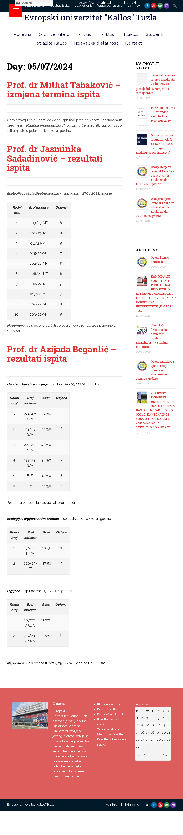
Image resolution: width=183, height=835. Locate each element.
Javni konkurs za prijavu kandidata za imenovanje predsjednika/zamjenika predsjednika (155, 84)
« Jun (141, 755)
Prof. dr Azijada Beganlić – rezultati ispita (61, 353)
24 (147, 739)
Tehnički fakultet (108, 729)
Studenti (155, 34)
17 (147, 732)
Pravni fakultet (107, 709)
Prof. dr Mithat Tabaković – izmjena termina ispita (64, 89)
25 (152, 739)
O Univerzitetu (54, 34)
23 (142, 739)
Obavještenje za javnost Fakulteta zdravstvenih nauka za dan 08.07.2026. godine (155, 207)
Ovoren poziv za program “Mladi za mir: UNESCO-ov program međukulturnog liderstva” (155, 143)
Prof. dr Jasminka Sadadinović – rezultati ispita (54, 158)
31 (147, 747)
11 (152, 725)
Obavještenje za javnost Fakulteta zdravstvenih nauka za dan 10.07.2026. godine (155, 175)
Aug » (162, 755)
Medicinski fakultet (110, 734)
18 (152, 732)
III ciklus (130, 34)
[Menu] (15, 10)
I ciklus (84, 34)
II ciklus (106, 34)
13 (163, 725)
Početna (22, 34)
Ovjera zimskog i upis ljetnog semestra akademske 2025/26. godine (155, 370)
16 (142, 732)
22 (137, 739)
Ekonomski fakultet (110, 704)
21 (168, 732)
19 (158, 732)
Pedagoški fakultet (110, 714)
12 (158, 725)
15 (137, 732)
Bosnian (26, 3)
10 (147, 725)
